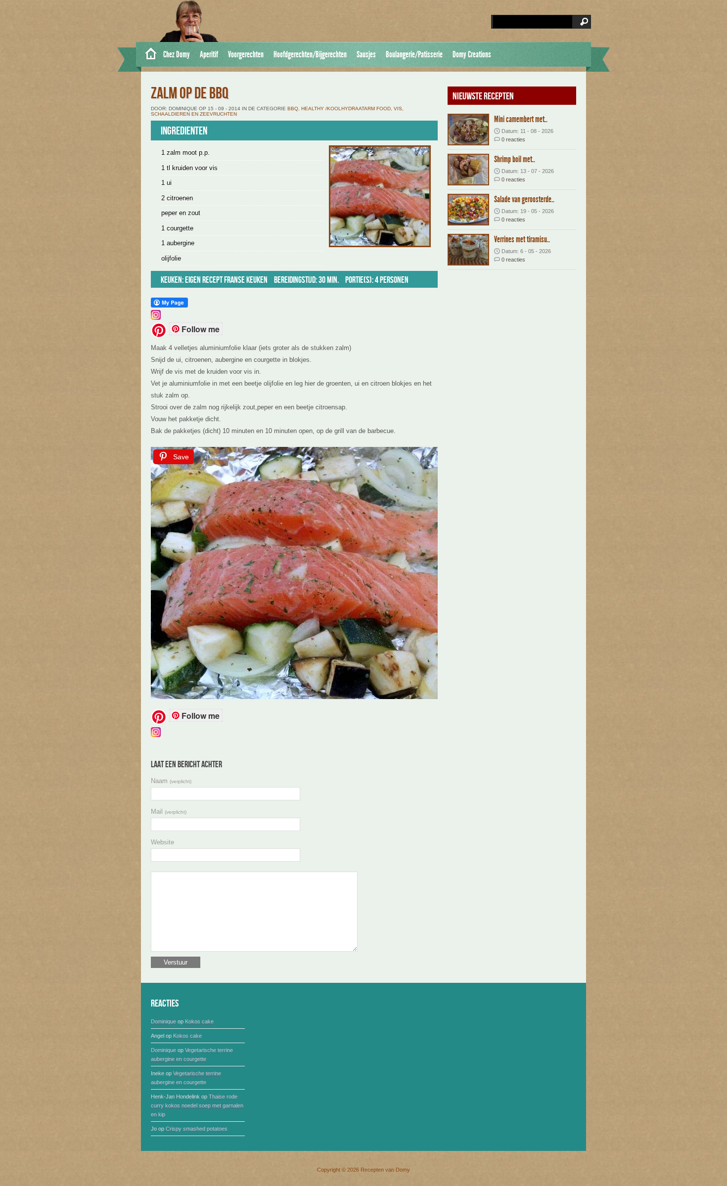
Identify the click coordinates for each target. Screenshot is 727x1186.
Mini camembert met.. (520, 119)
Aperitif (209, 54)
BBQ (292, 108)
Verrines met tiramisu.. (522, 239)
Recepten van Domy (385, 1170)
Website (162, 842)
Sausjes (366, 54)
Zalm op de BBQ (189, 93)
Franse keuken (246, 280)
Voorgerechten (246, 54)
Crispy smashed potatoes (196, 1129)
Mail (168, 811)
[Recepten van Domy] (147, 54)
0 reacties (513, 139)
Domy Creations (472, 54)
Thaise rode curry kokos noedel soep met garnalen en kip (197, 1105)
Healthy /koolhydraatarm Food (346, 108)
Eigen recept (204, 280)
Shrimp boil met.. (514, 159)
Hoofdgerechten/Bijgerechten (310, 54)
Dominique (163, 1021)
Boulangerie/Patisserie (414, 54)
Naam (171, 781)
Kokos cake (199, 1021)
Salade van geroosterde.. (524, 199)
